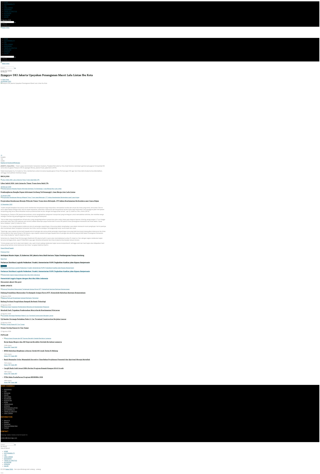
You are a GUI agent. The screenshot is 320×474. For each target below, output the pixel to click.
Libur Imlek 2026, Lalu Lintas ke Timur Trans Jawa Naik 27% (24, 183)
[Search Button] (15, 22)
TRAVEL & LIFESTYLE (10, 11)
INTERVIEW (7, 13)
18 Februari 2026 (6, 187)
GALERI (6, 17)
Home (2, 71)
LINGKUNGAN (8, 404)
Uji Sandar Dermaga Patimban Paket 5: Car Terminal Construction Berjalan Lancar (33, 319)
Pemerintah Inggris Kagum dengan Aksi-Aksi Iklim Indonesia (24, 278)
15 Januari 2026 (5, 195)
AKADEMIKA (8, 10)
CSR (5, 6)
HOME (6, 2)
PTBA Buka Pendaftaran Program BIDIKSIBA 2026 (23, 377)
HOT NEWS (8, 71)
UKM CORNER (8, 8)
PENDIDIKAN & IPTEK (11, 408)
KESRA (6, 402)
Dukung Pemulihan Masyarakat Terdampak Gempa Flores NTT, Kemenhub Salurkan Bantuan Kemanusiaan (43, 293)
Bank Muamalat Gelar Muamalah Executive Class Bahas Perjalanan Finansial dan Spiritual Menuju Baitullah (47, 360)
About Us (7, 420)
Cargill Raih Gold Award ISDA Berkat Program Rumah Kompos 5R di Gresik (34, 368)
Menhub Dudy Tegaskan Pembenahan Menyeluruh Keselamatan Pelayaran (30, 310)
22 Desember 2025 (6, 204)
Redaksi (6, 422)
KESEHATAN (8, 400)
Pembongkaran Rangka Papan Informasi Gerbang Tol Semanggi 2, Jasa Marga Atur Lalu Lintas (38, 192)
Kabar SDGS (9, 469)
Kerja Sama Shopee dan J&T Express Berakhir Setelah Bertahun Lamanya (33, 342)
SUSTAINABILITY (9, 4)
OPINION (7, 15)
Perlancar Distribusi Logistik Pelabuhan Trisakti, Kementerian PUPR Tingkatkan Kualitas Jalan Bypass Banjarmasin (45, 271)
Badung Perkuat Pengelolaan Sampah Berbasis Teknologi (23, 301)
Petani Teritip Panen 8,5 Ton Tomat (15, 328)
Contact (6, 428)
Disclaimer (7, 424)
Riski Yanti (5, 80)
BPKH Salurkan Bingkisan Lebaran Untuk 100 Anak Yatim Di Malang (31, 351)
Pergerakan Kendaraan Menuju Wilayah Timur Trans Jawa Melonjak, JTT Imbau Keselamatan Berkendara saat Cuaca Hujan (50, 201)
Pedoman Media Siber (11, 426)
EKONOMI (7, 393)
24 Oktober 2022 (6, 81)
